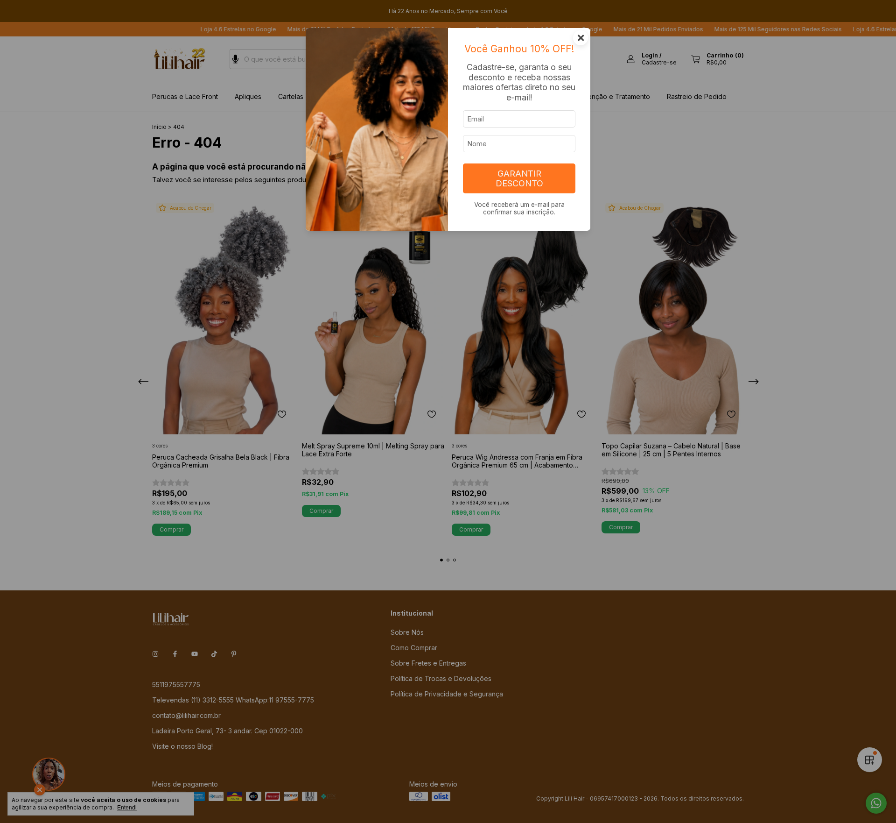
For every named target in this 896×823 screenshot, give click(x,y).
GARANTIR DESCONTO (519, 178)
